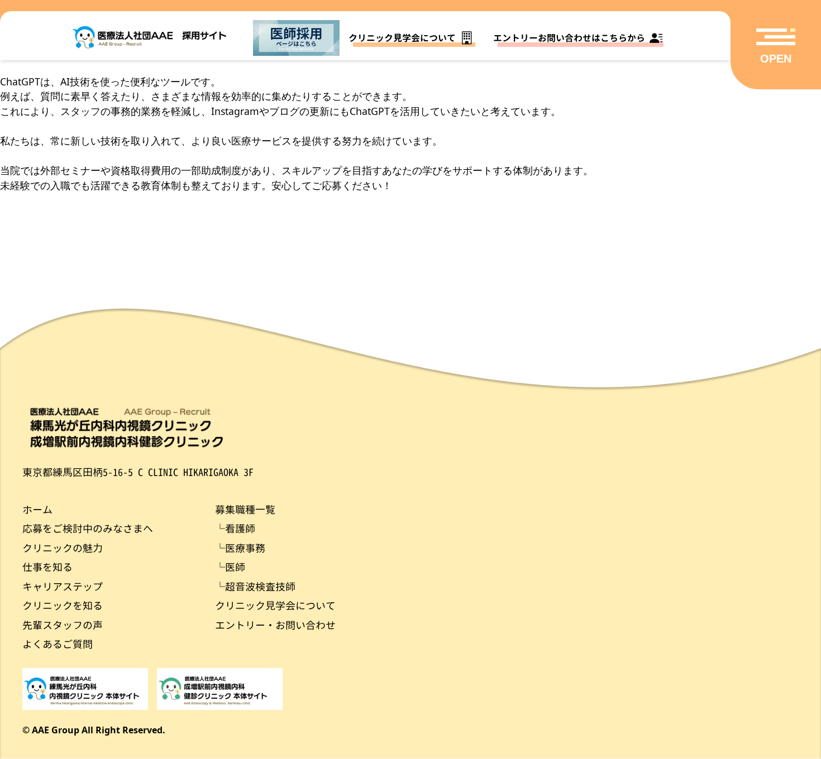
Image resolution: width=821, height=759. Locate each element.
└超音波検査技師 (255, 587)
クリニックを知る (62, 606)
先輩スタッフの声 (62, 625)
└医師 (230, 567)
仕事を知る (47, 567)
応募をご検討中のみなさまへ (87, 529)
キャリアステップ (62, 587)
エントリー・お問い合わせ (275, 625)
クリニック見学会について (275, 606)
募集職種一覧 (245, 510)
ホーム (37, 510)
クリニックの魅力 (62, 548)
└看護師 (235, 529)
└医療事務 (240, 548)
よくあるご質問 (57, 644)
